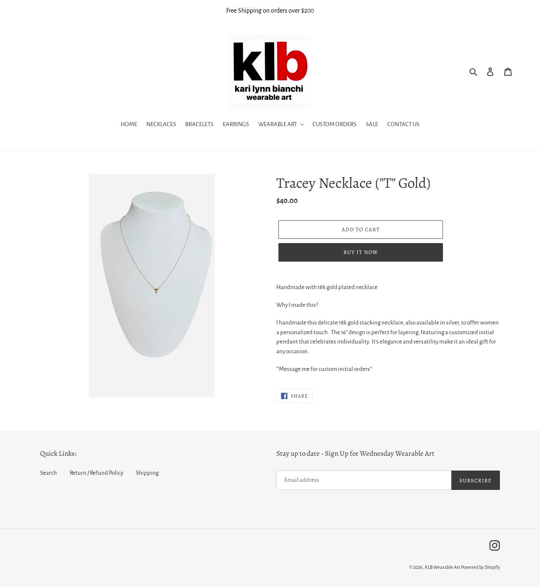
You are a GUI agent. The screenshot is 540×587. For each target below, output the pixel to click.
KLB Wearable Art (442, 567)
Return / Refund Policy (96, 473)
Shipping (147, 473)
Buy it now (360, 252)
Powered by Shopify (480, 567)
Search (48, 473)
